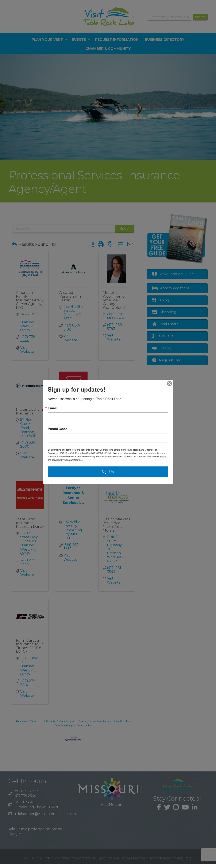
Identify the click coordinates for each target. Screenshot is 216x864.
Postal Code (57, 429)
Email (52, 408)
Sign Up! (108, 471)
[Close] (169, 383)
